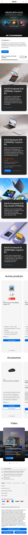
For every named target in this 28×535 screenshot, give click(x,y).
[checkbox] (12, 350)
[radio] (10, 294)
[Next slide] (26, 57)
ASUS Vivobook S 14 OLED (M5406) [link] (8, 57)
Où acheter (12, 406)
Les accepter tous (20, 532)
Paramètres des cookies (14, 529)
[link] (14, 1)
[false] (7, 170)
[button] (2, 1)
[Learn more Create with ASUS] (14, 36)
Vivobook (23, 483)
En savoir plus (11, 340)
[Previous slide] (1, 445)
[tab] (6, 35)
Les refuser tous (7, 532)
